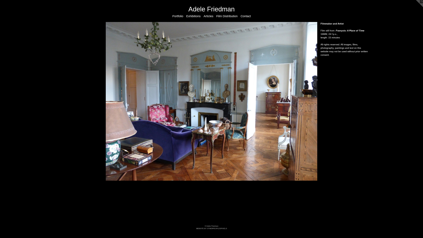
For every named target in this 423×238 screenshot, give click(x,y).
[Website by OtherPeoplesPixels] (416, 6)
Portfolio (177, 16)
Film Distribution (227, 16)
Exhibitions (193, 16)
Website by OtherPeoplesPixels (211, 228)
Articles (208, 16)
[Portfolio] (211, 101)
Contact (246, 16)
